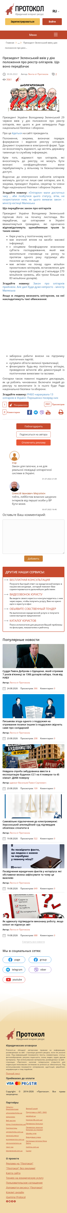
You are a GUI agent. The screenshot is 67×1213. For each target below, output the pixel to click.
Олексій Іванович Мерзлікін (28, 493)
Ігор (14, 462)
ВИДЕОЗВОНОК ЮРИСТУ (26, 594)
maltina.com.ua (32, 1147)
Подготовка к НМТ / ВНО (36, 1112)
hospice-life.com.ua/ (34, 1120)
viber (43, 969)
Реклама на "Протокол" (19, 1163)
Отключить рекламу (34, 442)
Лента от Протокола (38, 74)
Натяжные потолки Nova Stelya (36, 1142)
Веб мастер (11, 1120)
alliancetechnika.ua (14, 1113)
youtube (17, 979)
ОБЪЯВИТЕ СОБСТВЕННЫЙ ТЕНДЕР (33, 609)
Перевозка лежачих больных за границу (34, 1128)
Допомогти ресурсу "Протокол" (24, 1187)
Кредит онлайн (15, 1192)
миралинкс (10, 1117)
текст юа (9, 1147)
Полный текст (13, 1073)
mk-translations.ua (13, 1143)
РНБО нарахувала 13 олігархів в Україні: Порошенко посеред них (30, 396)
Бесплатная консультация (30, 580)
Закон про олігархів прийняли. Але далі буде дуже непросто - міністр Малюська (33, 287)
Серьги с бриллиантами (12, 1108)
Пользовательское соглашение (24, 1182)
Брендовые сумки (33, 1137)
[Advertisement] (33, 328)
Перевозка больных (34, 1123)
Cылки (28, 1151)
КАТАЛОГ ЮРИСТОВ (23, 621)
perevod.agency (12, 1136)
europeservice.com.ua (15, 1139)
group (43, 959)
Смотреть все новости (33, 941)
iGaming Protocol (16, 1197)
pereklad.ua (31, 1116)
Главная (10, 42)
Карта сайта (13, 1173)
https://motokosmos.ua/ (16, 1124)
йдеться (17, 133)
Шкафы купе (31, 1133)
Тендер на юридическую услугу (24, 1178)
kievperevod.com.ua (14, 1151)
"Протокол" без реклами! (20, 1168)
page (17, 959)
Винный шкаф (32, 1108)
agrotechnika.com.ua (14, 1132)
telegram (17, 969)
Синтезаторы (11, 1128)
